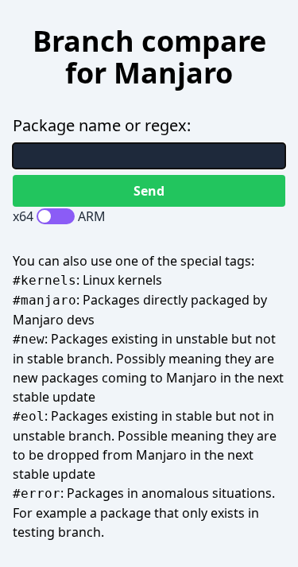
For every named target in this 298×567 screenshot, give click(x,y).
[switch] (56, 216)
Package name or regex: (102, 125)
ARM (92, 216)
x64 (23, 216)
